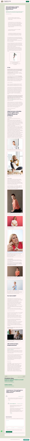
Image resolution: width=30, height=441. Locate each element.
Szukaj (27, 1)
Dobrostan (7, 10)
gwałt (19, 11)
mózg (20, 11)
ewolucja (18, 11)
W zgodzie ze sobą (7, 1)
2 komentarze (10, 11)
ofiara (22, 11)
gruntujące (8, 349)
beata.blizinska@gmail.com (13, 403)
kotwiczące (12, 349)
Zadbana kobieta (8, 384)
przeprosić (13, 99)
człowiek (12, 11)
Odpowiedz (11, 413)
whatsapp (2, 430)
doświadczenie (14, 11)
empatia (16, 11)
